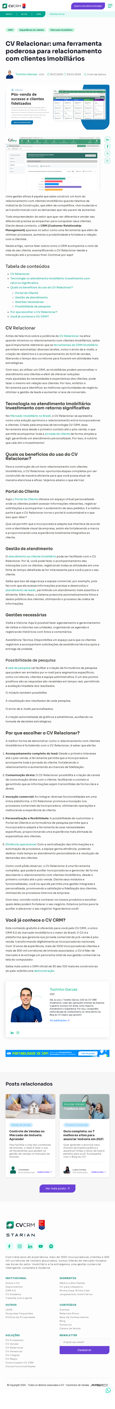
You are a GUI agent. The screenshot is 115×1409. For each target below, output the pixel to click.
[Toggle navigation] (110, 6)
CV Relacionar (20, 274)
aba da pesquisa (19, 668)
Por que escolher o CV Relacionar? (34, 312)
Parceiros (66, 1324)
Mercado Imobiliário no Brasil (30, 416)
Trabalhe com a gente (19, 1298)
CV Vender (12, 1343)
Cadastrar (84, 1350)
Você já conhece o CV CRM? (32, 316)
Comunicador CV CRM (20, 1362)
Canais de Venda (70, 1328)
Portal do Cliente (26, 293)
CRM (38, 14)
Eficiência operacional (21, 844)
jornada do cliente (57, 434)
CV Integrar (13, 1355)
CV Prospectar (15, 1340)
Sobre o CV (13, 1283)
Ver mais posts (56, 1188)
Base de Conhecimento (74, 1317)
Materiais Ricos (69, 1313)
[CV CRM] (14, 6)
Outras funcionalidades (21, 1366)
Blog (24, 14)
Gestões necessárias (29, 302)
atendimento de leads (20, 590)
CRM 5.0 (11, 1290)
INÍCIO (9, 14)
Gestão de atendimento (31, 297)
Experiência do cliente (32, 30)
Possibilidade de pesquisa (33, 306)
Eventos (64, 1309)
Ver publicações (58, 1020)
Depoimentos (14, 1286)
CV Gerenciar (14, 1351)
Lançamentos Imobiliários (76, 1294)
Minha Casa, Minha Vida (75, 1290)
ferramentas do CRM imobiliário (76, 345)
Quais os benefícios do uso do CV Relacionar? (41, 287)
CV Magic (12, 1358)
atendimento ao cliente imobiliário (32, 556)
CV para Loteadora (71, 1286)
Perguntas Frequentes (19, 1313)
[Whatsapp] (108, 1390)
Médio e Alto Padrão (72, 1283)
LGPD (9, 1309)
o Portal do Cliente (25, 499)
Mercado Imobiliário (61, 30)
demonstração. (44, 971)
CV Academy (13, 1294)
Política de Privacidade (20, 1317)
